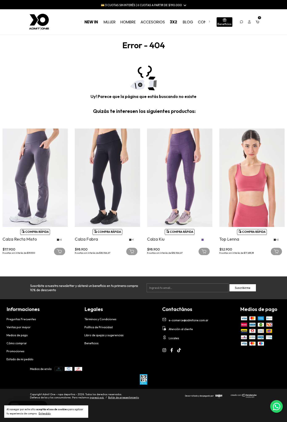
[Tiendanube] (244, 397)
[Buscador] (241, 22)
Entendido (45, 413)
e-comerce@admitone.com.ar (188, 320)
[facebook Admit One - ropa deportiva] (172, 350)
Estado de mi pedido (20, 359)
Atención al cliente (180, 329)
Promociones (15, 351)
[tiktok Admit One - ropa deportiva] (179, 350)
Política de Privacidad (98, 327)
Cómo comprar (17, 343)
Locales (173, 338)
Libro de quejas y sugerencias (104, 335)
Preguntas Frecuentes (21, 319)
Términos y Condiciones (100, 319)
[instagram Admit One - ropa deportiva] (164, 350)
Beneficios (91, 343)
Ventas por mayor (19, 327)
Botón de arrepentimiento (123, 397)
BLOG (188, 22)
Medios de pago (17, 335)
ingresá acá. (97, 397)
